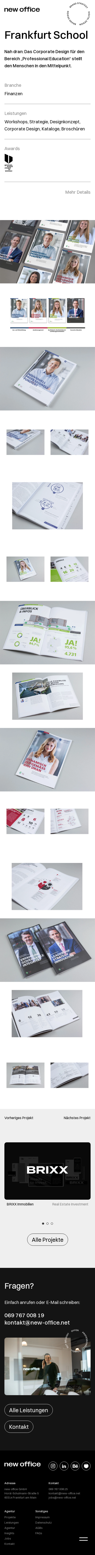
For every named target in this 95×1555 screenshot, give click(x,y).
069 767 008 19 (24, 1315)
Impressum (42, 1517)
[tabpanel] (47, 1174)
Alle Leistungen (28, 1410)
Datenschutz (43, 1522)
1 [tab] (43, 1223)
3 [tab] (52, 1223)
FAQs (38, 1533)
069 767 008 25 (58, 1489)
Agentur (9, 1528)
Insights (9, 1533)
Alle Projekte (47, 1239)
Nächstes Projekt (77, 1118)
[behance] (75, 1466)
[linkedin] (64, 1466)
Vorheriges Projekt (18, 1118)
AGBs (38, 1528)
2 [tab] (47, 1223)
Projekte (10, 1517)
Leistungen (11, 1522)
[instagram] (53, 1466)
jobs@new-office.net (62, 1497)
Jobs (7, 1538)
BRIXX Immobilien (20, 1204)
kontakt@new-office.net (37, 1322)
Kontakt (19, 1426)
